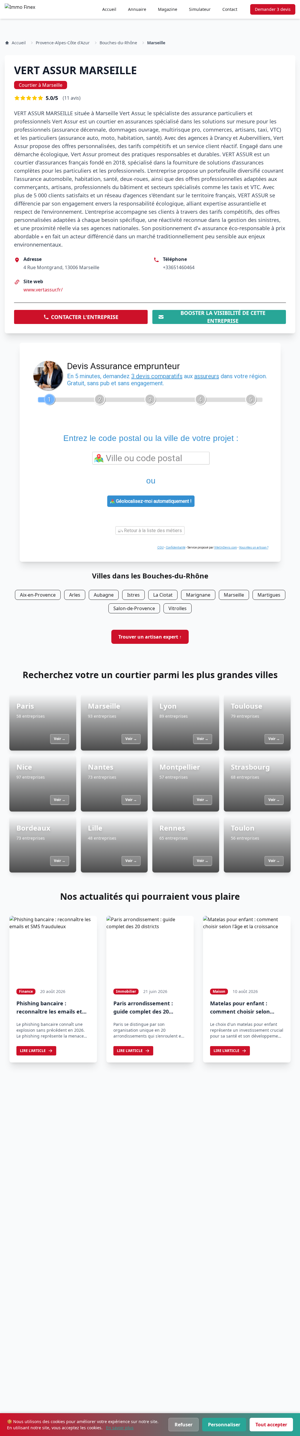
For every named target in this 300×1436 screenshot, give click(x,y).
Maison (219, 991)
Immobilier (126, 991)
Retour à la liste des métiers (152, 530)
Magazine (167, 9)
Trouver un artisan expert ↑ (150, 637)
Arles (74, 595)
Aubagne (104, 595)
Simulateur (200, 9)
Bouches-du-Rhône (118, 42)
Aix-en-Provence (38, 595)
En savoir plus (120, 1427)
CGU (160, 547)
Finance (26, 991)
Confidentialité (175, 547)
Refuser (183, 1424)
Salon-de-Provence (134, 608)
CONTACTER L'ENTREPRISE (84, 316)
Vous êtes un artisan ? (253, 547)
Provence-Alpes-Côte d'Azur (63, 42)
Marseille (156, 42)
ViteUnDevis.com (225, 547)
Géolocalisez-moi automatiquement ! (153, 501)
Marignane (198, 595)
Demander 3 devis (273, 9)
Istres (133, 595)
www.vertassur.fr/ (43, 289)
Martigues (269, 595)
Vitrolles (177, 608)
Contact (229, 9)
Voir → (59, 738)
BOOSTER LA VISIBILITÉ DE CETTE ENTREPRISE (222, 317)
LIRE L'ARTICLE (33, 1050)
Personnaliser (224, 1424)
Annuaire (137, 9)
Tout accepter (271, 1424)
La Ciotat (163, 595)
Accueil (109, 9)
